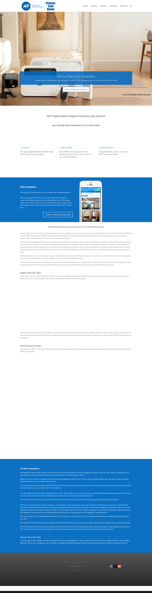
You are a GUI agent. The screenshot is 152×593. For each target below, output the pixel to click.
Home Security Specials (118, 394)
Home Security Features (118, 320)
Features (93, 6)
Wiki (72, 566)
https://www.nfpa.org (81, 378)
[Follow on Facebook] (111, 566)
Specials (103, 6)
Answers (78, 566)
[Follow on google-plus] (119, 566)
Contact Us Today (76, 448)
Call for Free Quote (76, 166)
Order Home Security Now (58, 214)
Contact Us (113, 6)
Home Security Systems (76, 76)
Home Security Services (76, 89)
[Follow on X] (115, 566)
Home (85, 6)
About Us (124, 6)
